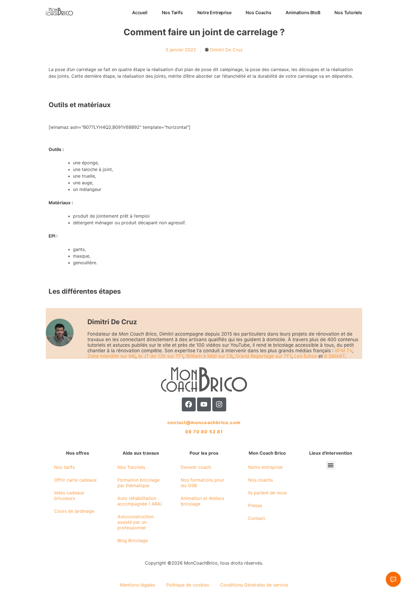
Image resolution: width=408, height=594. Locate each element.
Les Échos (305, 356)
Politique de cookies (187, 585)
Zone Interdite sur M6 (111, 356)
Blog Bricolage (132, 540)
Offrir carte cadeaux (75, 480)
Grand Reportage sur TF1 (263, 356)
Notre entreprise (214, 12)
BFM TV (343, 350)
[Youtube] (204, 404)
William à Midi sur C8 (209, 356)
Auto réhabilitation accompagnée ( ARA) (139, 501)
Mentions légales (137, 585)
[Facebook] (189, 404)
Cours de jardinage (74, 511)
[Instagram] (219, 404)
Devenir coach (196, 467)
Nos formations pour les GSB (202, 482)
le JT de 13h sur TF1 (160, 356)
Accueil (139, 12)
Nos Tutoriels (348, 12)
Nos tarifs (172, 12)
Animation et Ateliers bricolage (202, 501)
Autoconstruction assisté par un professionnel (135, 522)
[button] (330, 465)
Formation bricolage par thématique (138, 482)
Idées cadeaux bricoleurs (69, 495)
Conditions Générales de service (254, 585)
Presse (255, 505)
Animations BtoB (303, 12)
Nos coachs (258, 12)
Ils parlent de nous (267, 492)
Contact (256, 518)
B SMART (334, 356)
